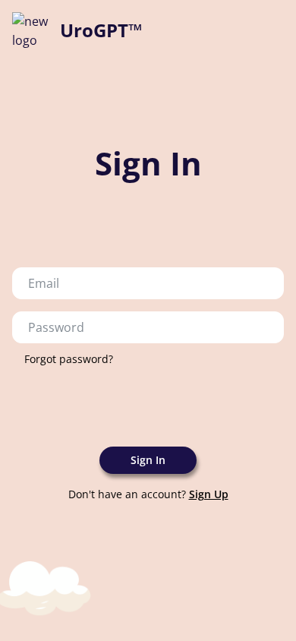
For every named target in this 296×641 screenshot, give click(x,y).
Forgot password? (68, 359)
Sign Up (208, 494)
